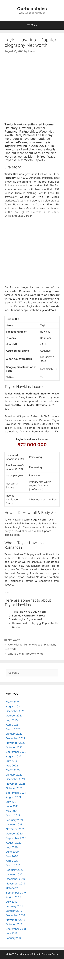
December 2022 (15, 738)
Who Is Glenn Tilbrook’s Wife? (25, 653)
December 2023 (15, 711)
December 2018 (15, 915)
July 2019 (11, 901)
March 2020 (13, 865)
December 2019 (15, 878)
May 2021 (12, 810)
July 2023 (12, 720)
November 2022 (15, 742)
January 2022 (14, 774)
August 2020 (13, 842)
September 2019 (16, 892)
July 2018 (11, 933)
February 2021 (14, 820)
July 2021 (11, 801)
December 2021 (15, 779)
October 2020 (14, 833)
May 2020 (12, 856)
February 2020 (15, 869)
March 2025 (13, 702)
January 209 (13, 938)
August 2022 (13, 756)
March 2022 (13, 770)
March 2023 (13, 729)
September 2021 (16, 792)
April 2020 (12, 860)
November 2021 (15, 783)
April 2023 (12, 724)
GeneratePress (50, 954)
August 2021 (13, 797)
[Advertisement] (32, 91)
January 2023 (14, 733)
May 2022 (12, 765)
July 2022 (12, 760)
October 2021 (14, 788)
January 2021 (14, 824)
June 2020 (12, 851)
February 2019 (14, 906)
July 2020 (12, 847)
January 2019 (14, 910)
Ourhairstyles (32, 8)
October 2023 (14, 715)
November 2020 (15, 829)
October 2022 (14, 747)
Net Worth (14, 639)
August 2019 (13, 897)
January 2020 (14, 874)
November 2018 (15, 919)
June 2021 (12, 806)
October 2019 (14, 888)
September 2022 (16, 751)
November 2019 (15, 883)
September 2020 (16, 838)
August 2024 (13, 706)
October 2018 (14, 924)
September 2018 (16, 928)
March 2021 (13, 815)
